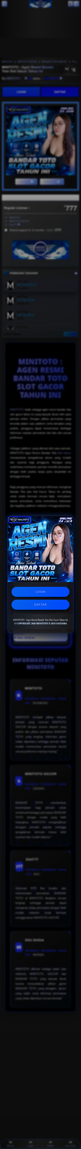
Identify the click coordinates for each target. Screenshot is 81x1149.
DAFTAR (40, 604)
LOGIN (41, 591)
